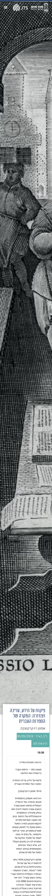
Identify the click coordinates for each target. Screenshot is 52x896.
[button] (5, 7)
